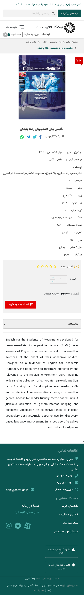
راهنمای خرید (70, 505)
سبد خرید (14, 34)
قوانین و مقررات (68, 514)
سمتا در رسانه (30, 506)
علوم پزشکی (31, 42)
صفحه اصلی (72, 42)
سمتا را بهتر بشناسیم (66, 531)
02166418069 (64, 476)
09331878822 (64, 490)
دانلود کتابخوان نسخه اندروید (59, 567)
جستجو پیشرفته (69, 13)
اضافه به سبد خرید (18, 304)
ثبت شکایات (70, 523)
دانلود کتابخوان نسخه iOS (59, 552)
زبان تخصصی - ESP (52, 42)
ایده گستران (30, 579)
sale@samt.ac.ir (17, 490)
